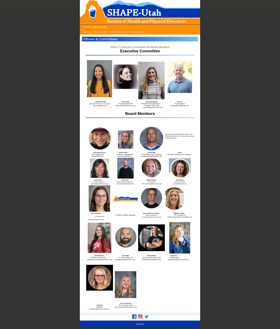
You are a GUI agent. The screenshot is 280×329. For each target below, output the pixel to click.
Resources (138, 32)
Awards (87, 32)
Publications (101, 32)
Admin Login (140, 324)
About (86, 27)
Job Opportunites (120, 32)
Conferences (99, 27)
